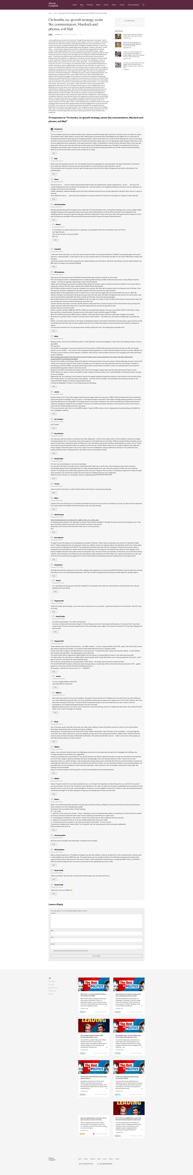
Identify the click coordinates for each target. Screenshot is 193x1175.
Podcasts (90, 5)
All (49, 978)
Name (52, 930)
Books (98, 5)
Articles (51, 981)
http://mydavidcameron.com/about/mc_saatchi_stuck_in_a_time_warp (75, 520)
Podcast (82, 1053)
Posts (55, 13)
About (114, 5)
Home (50, 13)
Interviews (52, 987)
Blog (81, 5)
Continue (129, 1047)
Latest (75, 5)
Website (52, 944)
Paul (55, 158)
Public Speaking (133, 5)
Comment (53, 913)
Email (52, 937)
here (49, 83)
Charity (122, 5)
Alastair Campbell (103, 1053)
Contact (117, 1159)
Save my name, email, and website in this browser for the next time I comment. (71, 950)
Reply (53, 153)
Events (106, 5)
